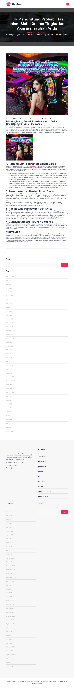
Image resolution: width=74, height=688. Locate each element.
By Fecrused (22, 119)
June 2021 (9, 427)
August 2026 (10, 276)
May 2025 (9, 311)
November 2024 (10, 334)
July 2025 (9, 303)
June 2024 (9, 354)
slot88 (40, 486)
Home (29, 32)
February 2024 (10, 369)
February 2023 (10, 412)
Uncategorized (39, 32)
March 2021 (9, 431)
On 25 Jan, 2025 (11, 119)
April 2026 (9, 292)
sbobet (40, 472)
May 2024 (9, 357)
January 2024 (10, 373)
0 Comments (47, 119)
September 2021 (11, 419)
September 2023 (11, 388)
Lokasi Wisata (43, 462)
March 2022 (9, 415)
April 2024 (9, 361)
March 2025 (9, 319)
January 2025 (10, 327)
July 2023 (9, 396)
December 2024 (10, 330)
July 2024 (9, 350)
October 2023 (10, 385)
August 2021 (9, 423)
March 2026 (9, 296)
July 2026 (9, 280)
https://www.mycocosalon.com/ (29, 166)
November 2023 (10, 381)
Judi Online (42, 457)
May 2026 (9, 288)
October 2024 (10, 338)
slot (39, 476)
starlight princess (44, 491)
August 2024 (10, 346)
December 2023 (10, 377)
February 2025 (10, 323)
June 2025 (9, 307)
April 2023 (9, 408)
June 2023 (9, 400)
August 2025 (10, 300)
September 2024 (11, 342)
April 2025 (9, 315)
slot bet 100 (42, 481)
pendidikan (42, 467)
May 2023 (9, 404)
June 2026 (9, 284)
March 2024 (9, 365)
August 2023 (10, 392)
